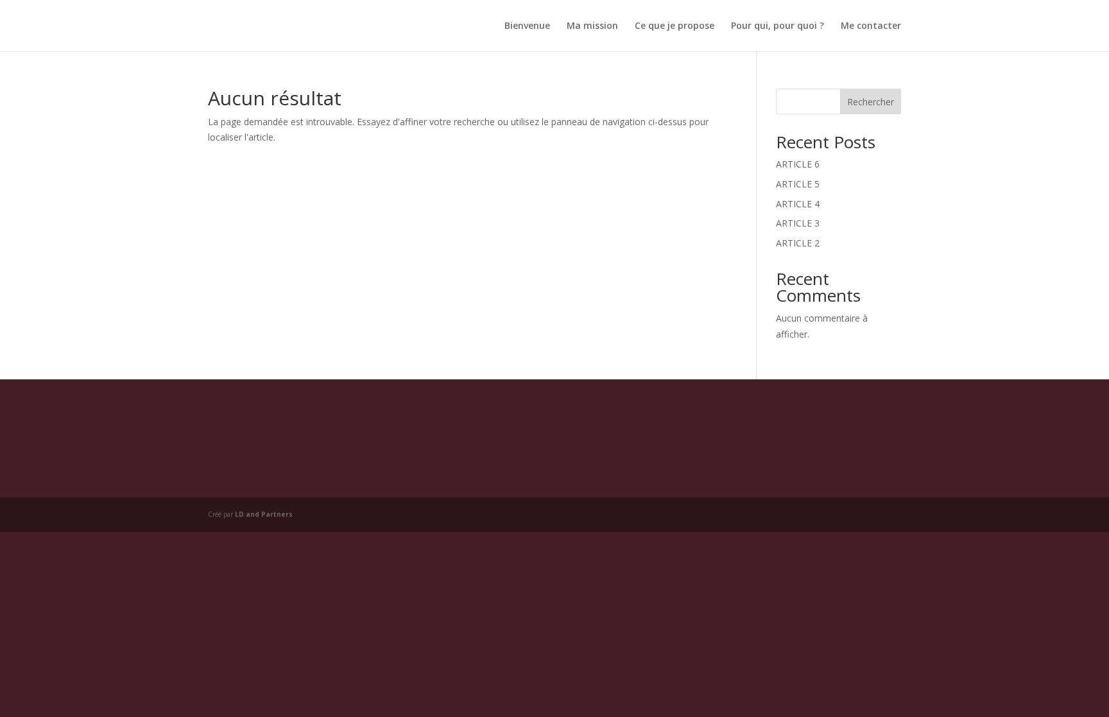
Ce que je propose (674, 26)
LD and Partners (264, 514)
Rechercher (870, 102)
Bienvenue (527, 26)
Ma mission (592, 26)
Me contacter (871, 26)
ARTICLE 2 (798, 243)
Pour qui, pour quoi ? (777, 26)
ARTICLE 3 (798, 223)
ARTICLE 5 (798, 184)
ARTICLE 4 (798, 204)
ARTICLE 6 (798, 164)
